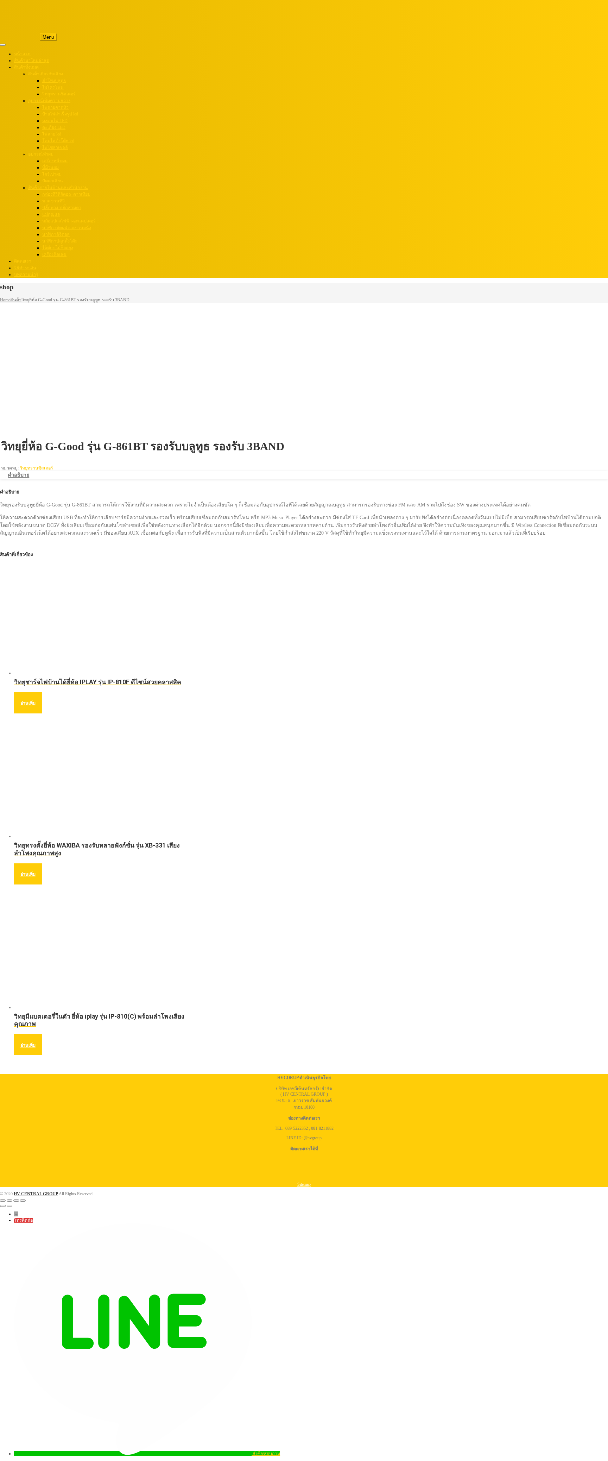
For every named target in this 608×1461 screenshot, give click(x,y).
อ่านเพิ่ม (28, 703)
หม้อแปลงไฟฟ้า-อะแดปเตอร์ (69, 221)
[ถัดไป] (9, 1206)
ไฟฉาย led (51, 134)
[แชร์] (16, 1200)
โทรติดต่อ (23, 1220)
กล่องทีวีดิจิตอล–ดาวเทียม (66, 194)
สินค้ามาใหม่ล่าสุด (31, 60)
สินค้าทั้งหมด (26, 67)
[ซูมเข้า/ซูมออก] (3, 1200)
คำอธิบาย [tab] (18, 475)
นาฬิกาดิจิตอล (56, 234)
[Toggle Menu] (3, 45)
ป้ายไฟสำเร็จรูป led (60, 114)
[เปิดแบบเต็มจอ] (9, 1200)
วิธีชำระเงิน (25, 267)
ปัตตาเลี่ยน (52, 180)
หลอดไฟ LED (55, 120)
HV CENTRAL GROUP (36, 1193)
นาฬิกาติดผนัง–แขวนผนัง (66, 227)
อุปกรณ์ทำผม (40, 154)
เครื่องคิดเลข (54, 254)
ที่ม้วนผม (50, 167)
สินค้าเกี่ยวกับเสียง (45, 73)
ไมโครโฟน (53, 87)
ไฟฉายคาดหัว (55, 107)
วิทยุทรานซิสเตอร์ (59, 94)
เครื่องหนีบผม (55, 160)
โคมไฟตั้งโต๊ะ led (58, 140)
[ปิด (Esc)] (23, 1200)
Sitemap (304, 1184)
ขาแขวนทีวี (53, 201)
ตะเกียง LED (53, 127)
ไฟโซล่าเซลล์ (55, 147)
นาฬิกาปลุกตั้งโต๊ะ (59, 241)
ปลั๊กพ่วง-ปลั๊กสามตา (61, 207)
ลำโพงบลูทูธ (54, 80)
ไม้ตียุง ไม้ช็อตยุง (57, 247)
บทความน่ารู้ (26, 274)
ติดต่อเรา (22, 261)
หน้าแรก (22, 53)
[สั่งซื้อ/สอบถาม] (133, 1453)
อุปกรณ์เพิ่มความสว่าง (49, 100)
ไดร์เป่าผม (52, 174)
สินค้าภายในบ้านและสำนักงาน (58, 187)
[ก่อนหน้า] (3, 1206)
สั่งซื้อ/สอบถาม (266, 1453)
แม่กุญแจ (51, 214)
